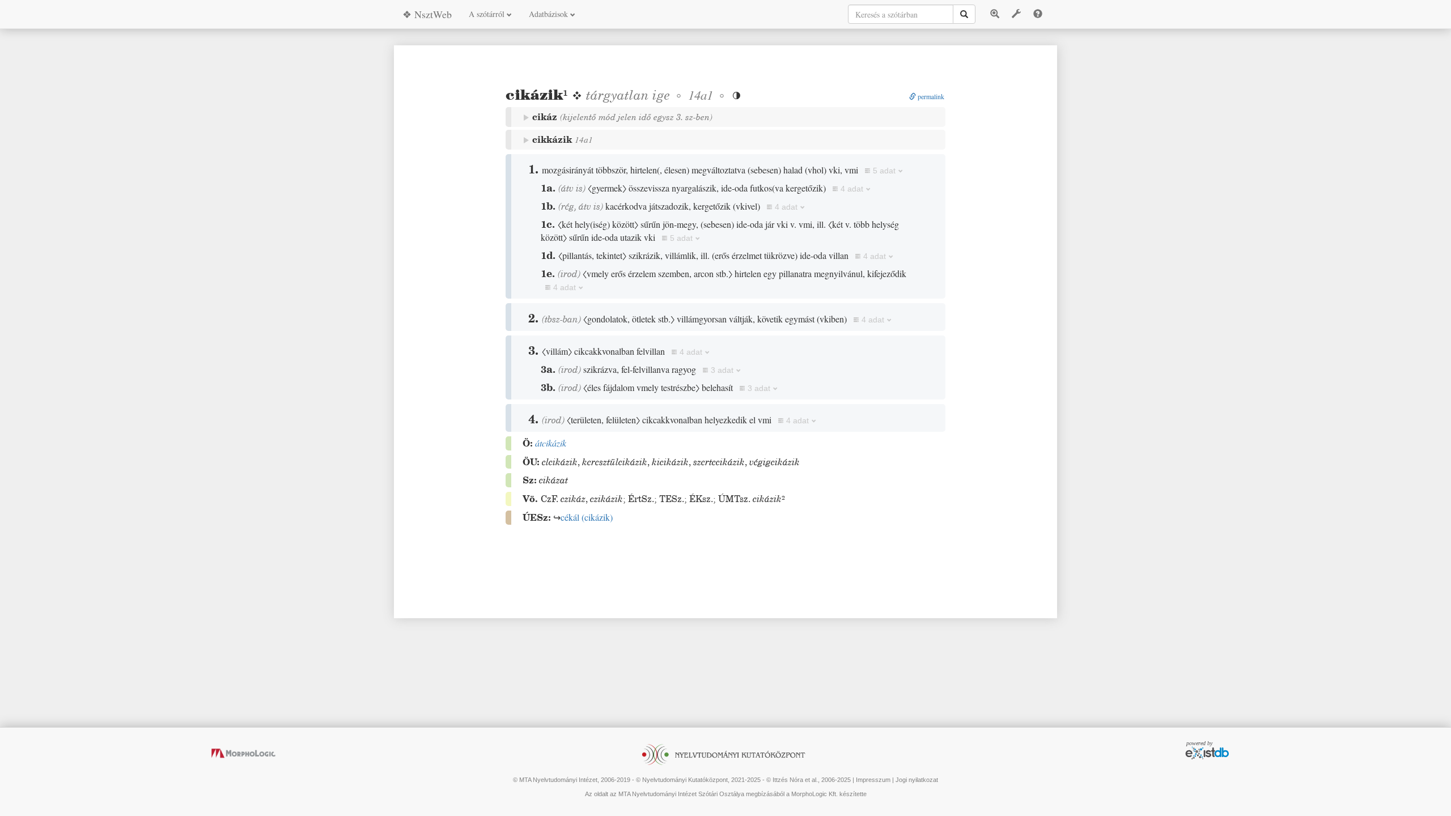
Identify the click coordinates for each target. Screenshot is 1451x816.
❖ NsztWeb (427, 14)
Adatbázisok (549, 13)
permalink (930, 96)
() (587, 517)
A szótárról (488, 13)
